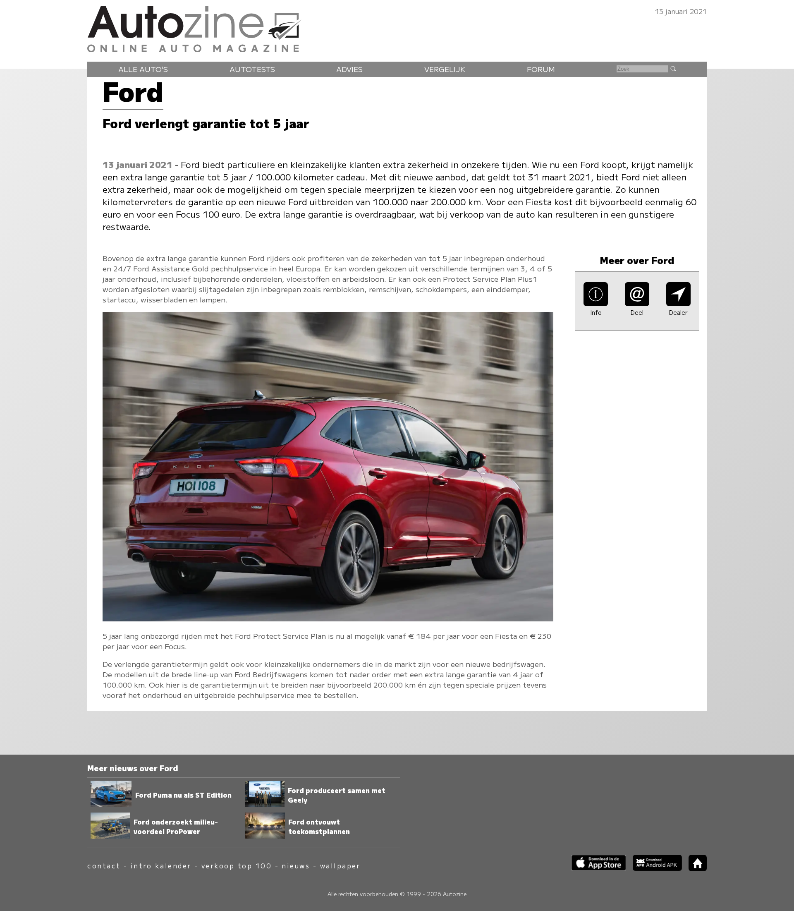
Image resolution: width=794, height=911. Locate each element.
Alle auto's (143, 69)
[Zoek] (673, 68)
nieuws (296, 865)
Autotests (252, 69)
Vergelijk (444, 69)
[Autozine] (397, 27)
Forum (541, 69)
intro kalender (161, 865)
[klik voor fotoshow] (328, 618)
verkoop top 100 (236, 865)
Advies (349, 69)
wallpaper (340, 865)
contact (103, 865)
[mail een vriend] (637, 303)
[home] (694, 868)
